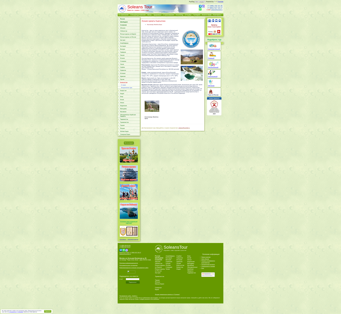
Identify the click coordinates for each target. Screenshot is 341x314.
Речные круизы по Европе (128, 34)
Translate (220, 1)
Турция (122, 125)
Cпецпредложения (138, 15)
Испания (122, 73)
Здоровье (157, 15)
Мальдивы (123, 108)
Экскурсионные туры (126, 87)
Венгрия (122, 49)
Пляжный (211, 58)
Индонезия (123, 105)
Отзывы (188, 15)
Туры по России (213, 95)
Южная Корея (124, 131)
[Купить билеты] (214, 34)
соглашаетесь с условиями (16, 312)
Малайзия (123, 111)
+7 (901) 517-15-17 (214, 8)
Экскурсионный (213, 67)
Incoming (179, 15)
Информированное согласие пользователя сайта (133, 267)
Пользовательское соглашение (128, 265)
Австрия (122, 40)
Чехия (122, 64)
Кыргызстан (123, 82)
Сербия (122, 67)
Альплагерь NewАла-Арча (154, 24)
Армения (122, 76)
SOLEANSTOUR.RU (132, 239)
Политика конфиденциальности (128, 263)
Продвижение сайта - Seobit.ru (128, 296)
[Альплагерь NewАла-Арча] (152, 106)
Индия (122, 93)
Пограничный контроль (208, 264)
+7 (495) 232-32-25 (214, 6)
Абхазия (122, 28)
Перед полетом (205, 257)
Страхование (168, 15)
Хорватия (123, 70)
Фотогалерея (129, 143)
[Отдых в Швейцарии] (129, 219)
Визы (149, 15)
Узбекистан (123, 31)
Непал (122, 102)
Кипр (121, 96)
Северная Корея (125, 134)
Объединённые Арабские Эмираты (128, 115)
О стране (123, 85)
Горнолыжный (212, 76)
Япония (122, 128)
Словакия (123, 61)
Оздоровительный (214, 49)
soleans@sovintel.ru (216, 9)
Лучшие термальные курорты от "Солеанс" (167, 294)
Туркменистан (124, 122)
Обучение (211, 85)
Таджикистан (124, 119)
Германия (123, 52)
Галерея (196, 15)
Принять (48, 311)
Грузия (122, 79)
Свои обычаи (205, 259)
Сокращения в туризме (208, 266)
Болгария (123, 46)
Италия (122, 58)
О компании (123, 15)
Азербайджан (124, 43)
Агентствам (206, 15)
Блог (202, 268)
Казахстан (123, 90)
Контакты (217, 15)
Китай (122, 99)
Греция (122, 55)
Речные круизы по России (128, 37)
